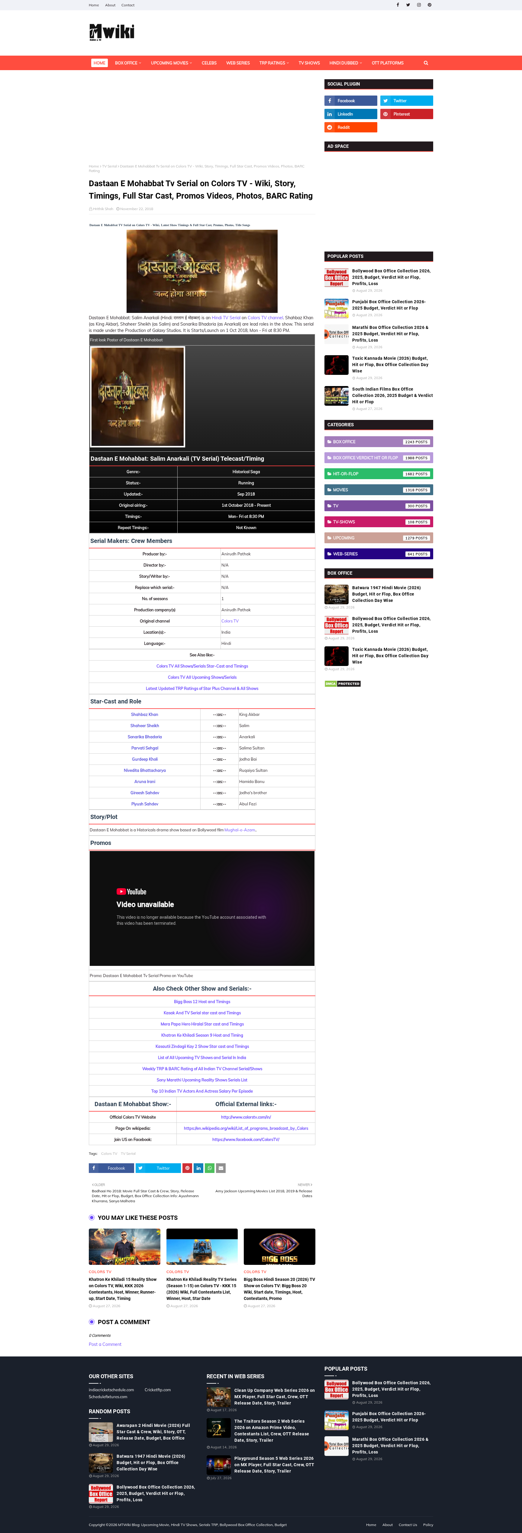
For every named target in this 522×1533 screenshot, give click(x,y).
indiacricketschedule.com (111, 1389)
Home (94, 5)
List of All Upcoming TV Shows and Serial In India (202, 1057)
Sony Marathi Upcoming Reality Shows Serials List (202, 1079)
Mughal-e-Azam (239, 829)
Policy (428, 1524)
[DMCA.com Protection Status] (342, 686)
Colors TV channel (265, 317)
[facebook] (397, 5)
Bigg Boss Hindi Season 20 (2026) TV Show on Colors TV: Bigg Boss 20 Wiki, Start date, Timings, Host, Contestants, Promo (279, 1289)
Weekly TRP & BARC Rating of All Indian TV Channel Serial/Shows (202, 1068)
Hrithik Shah (103, 208)
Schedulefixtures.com (108, 1396)
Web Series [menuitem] (238, 62)
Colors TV (230, 621)
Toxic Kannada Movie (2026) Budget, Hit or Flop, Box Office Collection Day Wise (390, 364)
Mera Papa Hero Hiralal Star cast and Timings (202, 1023)
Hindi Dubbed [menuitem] (344, 62)
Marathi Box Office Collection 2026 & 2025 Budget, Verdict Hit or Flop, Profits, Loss (390, 334)
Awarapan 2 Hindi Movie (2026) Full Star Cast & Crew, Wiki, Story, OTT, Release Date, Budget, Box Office (153, 1431)
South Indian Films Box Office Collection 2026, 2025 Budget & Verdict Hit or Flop (392, 395)
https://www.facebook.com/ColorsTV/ (245, 1139)
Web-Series (374, 553)
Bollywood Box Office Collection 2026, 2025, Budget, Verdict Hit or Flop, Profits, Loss (391, 277)
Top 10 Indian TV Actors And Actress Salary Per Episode (202, 1091)
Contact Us (408, 1524)
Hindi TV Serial (226, 317)
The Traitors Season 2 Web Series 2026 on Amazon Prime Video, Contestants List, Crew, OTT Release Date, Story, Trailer (271, 1431)
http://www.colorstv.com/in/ (246, 1117)
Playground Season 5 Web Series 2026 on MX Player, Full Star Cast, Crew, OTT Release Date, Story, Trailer (274, 1464)
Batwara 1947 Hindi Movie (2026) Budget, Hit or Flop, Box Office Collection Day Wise (386, 594)
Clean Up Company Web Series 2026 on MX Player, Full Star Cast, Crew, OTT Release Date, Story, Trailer (274, 1396)
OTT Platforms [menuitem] (388, 62)
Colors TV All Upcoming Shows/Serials (202, 677)
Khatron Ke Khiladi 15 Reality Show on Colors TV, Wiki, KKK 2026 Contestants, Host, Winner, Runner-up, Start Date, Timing (122, 1289)
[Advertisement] (202, 121)
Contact (127, 5)
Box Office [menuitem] (126, 62)
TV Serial (109, 166)
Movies (374, 489)
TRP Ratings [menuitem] (272, 62)
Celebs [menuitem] (209, 62)
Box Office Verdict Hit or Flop (374, 457)
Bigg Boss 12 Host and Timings (202, 1001)
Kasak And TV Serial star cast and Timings (202, 1012)
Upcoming (374, 537)
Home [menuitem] (99, 62)
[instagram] (419, 5)
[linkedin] (350, 114)
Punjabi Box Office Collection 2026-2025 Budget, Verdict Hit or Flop (389, 304)
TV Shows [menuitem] (309, 62)
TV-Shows (374, 521)
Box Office (374, 441)
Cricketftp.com (158, 1389)
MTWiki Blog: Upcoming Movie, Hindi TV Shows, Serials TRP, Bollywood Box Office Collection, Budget (202, 1524)
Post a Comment (105, 1344)
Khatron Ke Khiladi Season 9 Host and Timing (202, 1035)
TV (374, 505)
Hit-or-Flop (374, 473)
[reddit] (350, 127)
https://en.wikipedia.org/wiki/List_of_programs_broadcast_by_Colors (246, 1128)
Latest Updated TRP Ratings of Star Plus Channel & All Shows (202, 688)
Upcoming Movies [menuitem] (169, 62)
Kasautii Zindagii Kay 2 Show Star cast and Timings (202, 1046)
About (110, 5)
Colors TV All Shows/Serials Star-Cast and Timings (202, 666)
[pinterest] (429, 5)
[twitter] (408, 5)
